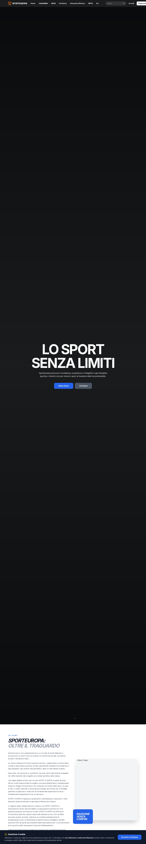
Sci (97, 3)
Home (33, 3)
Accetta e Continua (129, 837)
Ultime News (63, 386)
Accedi (131, 3)
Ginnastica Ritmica (77, 3)
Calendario (43, 3)
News (53, 3)
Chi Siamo (63, 3)
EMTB (90, 3)
